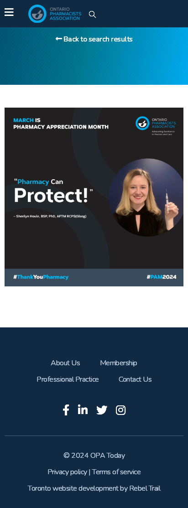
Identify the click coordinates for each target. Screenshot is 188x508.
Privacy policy (67, 472)
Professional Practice (68, 379)
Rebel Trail (145, 488)
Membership (118, 363)
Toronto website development (73, 488)
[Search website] (92, 15)
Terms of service (116, 472)
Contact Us (135, 379)
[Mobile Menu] (9, 13)
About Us (65, 363)
